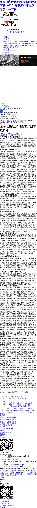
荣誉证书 (6, 52)
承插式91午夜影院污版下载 (28, 43)
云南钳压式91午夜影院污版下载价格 (21, 412)
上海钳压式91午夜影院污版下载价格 (11, 135)
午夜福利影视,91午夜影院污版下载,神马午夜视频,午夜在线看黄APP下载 (18, 5)
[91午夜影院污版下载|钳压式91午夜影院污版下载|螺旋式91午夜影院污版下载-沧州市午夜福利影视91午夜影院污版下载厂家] (8, 16)
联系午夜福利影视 (8, 54)
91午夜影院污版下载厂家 (11, 392)
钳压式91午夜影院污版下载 (11, 41)
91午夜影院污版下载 (9, 45)
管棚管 (7, 47)
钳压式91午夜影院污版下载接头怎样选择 (22, 410)
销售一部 (6, 501)
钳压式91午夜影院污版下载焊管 (15, 396)
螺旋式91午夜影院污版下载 (28, 41)
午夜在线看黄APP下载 (7, 428)
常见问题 (12, 50)
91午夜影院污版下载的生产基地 (19, 406)
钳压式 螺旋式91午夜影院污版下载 (16, 398)
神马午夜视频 (20, 45)
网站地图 (3, 507)
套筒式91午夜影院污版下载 (11, 43)
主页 (8, 122)
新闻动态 (6, 49)
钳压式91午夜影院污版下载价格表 (20, 405)
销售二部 (6, 503)
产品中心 (6, 40)
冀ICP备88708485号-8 (17, 465)
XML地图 (3, 472)
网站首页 (6, 36)
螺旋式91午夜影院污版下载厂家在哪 (21, 403)
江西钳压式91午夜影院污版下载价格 (21, 408)
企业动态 (6, 50)
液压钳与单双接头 (15, 47)
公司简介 (6, 38)
